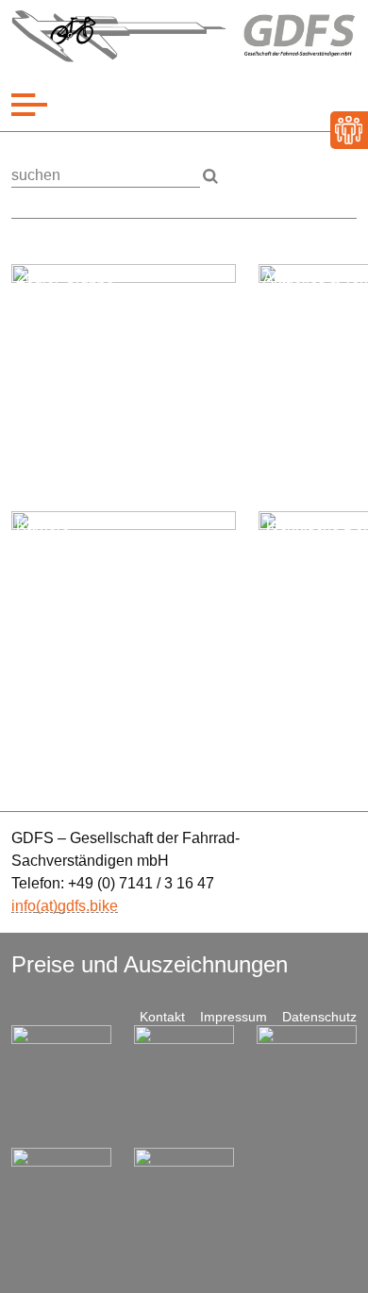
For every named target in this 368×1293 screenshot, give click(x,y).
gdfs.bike (88, 906)
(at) (47, 906)
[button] (29, 104)
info (23, 906)
